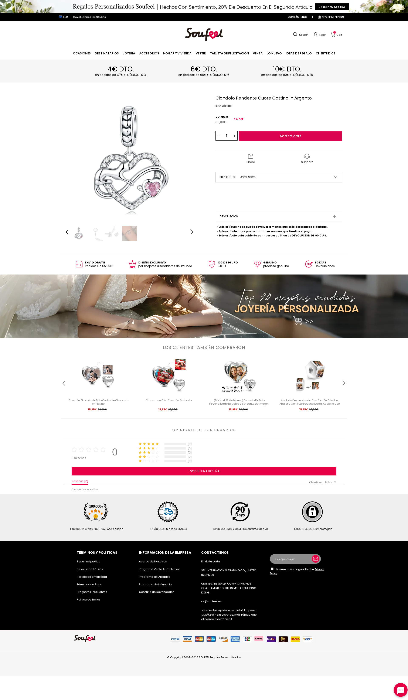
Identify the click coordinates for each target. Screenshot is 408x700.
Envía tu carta (210, 561)
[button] (300, 34)
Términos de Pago (89, 584)
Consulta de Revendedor (156, 592)
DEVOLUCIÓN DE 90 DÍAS (309, 235)
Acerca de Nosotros (153, 561)
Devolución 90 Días (90, 569)
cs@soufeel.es (211, 601)
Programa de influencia (155, 584)
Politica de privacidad (92, 577)
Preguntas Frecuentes (92, 592)
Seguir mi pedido (333, 17)
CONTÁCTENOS (297, 17)
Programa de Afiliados (154, 577)
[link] (82, 53)
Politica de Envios (89, 600)
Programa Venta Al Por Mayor (159, 569)
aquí (204, 615)
